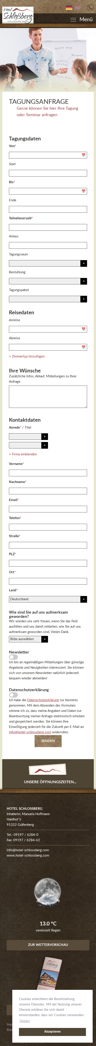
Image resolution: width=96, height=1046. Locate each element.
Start (12, 164)
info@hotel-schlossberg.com (30, 732)
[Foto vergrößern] (48, 60)
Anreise (14, 320)
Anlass (14, 236)
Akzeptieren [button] (52, 1031)
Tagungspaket (19, 290)
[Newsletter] (13, 657)
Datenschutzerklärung (43, 700)
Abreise (14, 338)
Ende (12, 200)
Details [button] (25, 1021)
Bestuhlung (17, 272)
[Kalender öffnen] (84, 155)
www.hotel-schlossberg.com (28, 855)
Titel (28, 427)
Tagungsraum (18, 254)
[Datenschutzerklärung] (13, 695)
